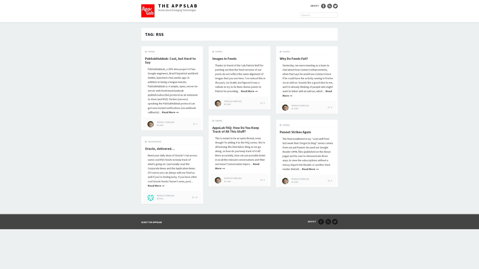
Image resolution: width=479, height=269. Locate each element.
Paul (161, 198)
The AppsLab (178, 6)
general (151, 51)
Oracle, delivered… (160, 148)
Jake (161, 125)
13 (196, 197)
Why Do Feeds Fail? (294, 58)
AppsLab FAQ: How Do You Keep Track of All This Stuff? (235, 130)
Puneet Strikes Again (295, 132)
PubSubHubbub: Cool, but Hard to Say (170, 60)
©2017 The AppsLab (151, 222)
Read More (168, 112)
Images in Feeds (224, 58)
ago (165, 122)
